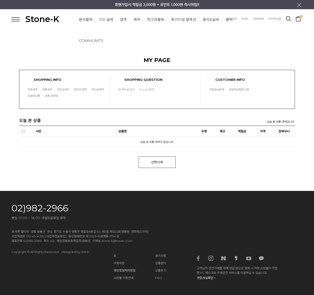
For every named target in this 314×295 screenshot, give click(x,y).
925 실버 (106, 19)
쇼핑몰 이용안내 (124, 278)
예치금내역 (97, 89)
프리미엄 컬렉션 (183, 19)
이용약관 (119, 263)
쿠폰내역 (47, 89)
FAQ (158, 278)
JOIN (244, 18)
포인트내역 (80, 89)
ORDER (258, 18)
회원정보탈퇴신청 (239, 89)
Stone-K (42, 19)
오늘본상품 (33, 95)
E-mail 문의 (146, 89)
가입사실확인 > (206, 278)
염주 (123, 19)
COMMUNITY (91, 41)
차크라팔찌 (155, 19)
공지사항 (160, 256)
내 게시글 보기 (126, 89)
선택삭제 (157, 162)
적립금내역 (63, 89)
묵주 (137, 19)
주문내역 (32, 89)
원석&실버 (211, 19)
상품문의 (160, 263)
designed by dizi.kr (76, 252)
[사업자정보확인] (55, 236)
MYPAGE (274, 18)
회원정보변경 (216, 89)
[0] (298, 18)
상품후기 (160, 270)
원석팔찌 (86, 19)
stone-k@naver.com (116, 241)
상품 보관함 (51, 95)
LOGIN (232, 18)
